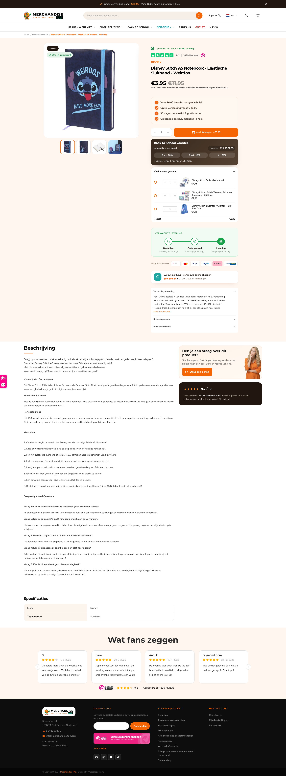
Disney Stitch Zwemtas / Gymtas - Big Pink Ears (211, 207)
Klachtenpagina (166, 725)
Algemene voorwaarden (171, 720)
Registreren (215, 715)
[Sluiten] (266, 4)
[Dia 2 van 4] (83, 147)
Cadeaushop (164, 760)
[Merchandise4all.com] (44, 15)
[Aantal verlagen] (165, 182)
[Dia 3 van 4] (99, 147)
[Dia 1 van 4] (67, 147)
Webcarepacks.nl (96, 771)
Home (26, 34)
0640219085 (53, 731)
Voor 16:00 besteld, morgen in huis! (181, 102)
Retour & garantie (161, 319)
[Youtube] (111, 757)
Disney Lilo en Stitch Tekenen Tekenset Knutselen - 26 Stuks (211, 193)
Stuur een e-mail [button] (199, 372)
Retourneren (165, 741)
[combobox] (143, 15)
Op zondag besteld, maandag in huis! (181, 118)
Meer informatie (161, 311)
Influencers (215, 725)
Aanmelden (140, 726)
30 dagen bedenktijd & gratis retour (181, 113)
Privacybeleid (165, 730)
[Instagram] (104, 757)
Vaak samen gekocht (165, 171)
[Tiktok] (118, 757)
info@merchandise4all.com (61, 735)
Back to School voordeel (172, 143)
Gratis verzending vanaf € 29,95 (178, 107)
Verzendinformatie (168, 746)
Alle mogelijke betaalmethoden (175, 735)
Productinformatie (162, 326)
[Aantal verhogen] (175, 182)
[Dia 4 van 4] (115, 147)
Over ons (163, 715)
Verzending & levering (163, 291)
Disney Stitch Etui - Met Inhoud (207, 180)
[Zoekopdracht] (199, 15)
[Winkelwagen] (258, 15)
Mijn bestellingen (218, 720)
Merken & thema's (40, 34)
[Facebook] (96, 757)
